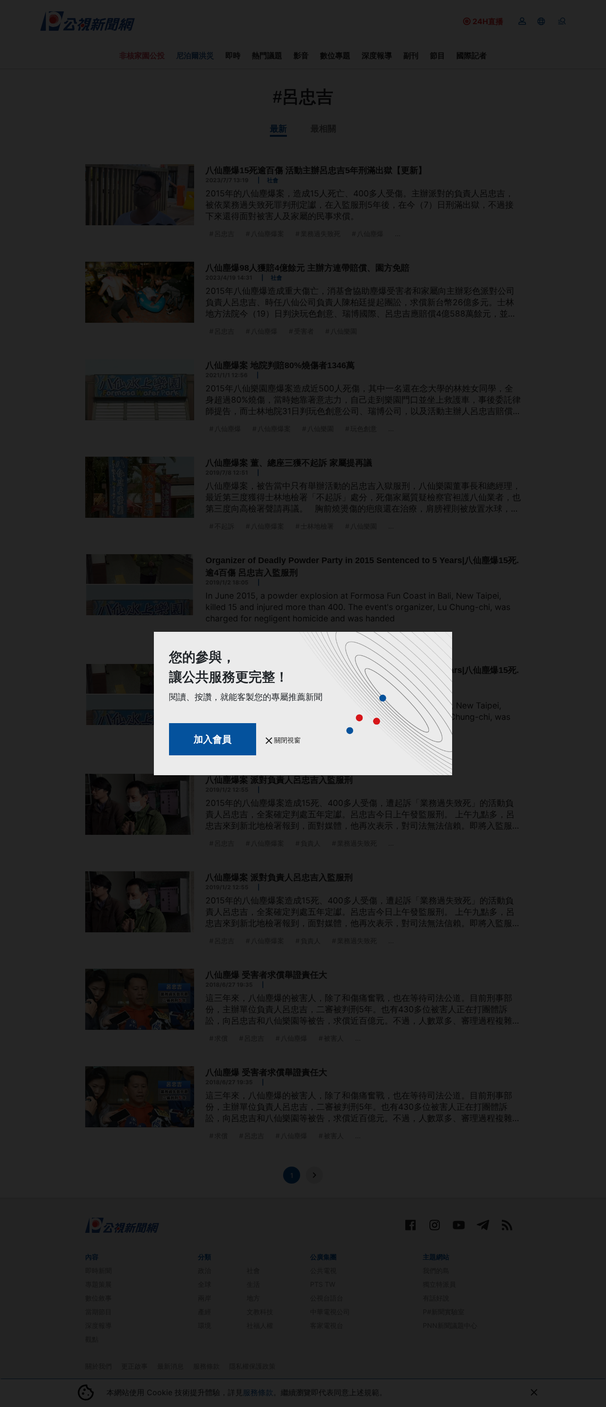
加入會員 (213, 739)
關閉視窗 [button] (286, 740)
